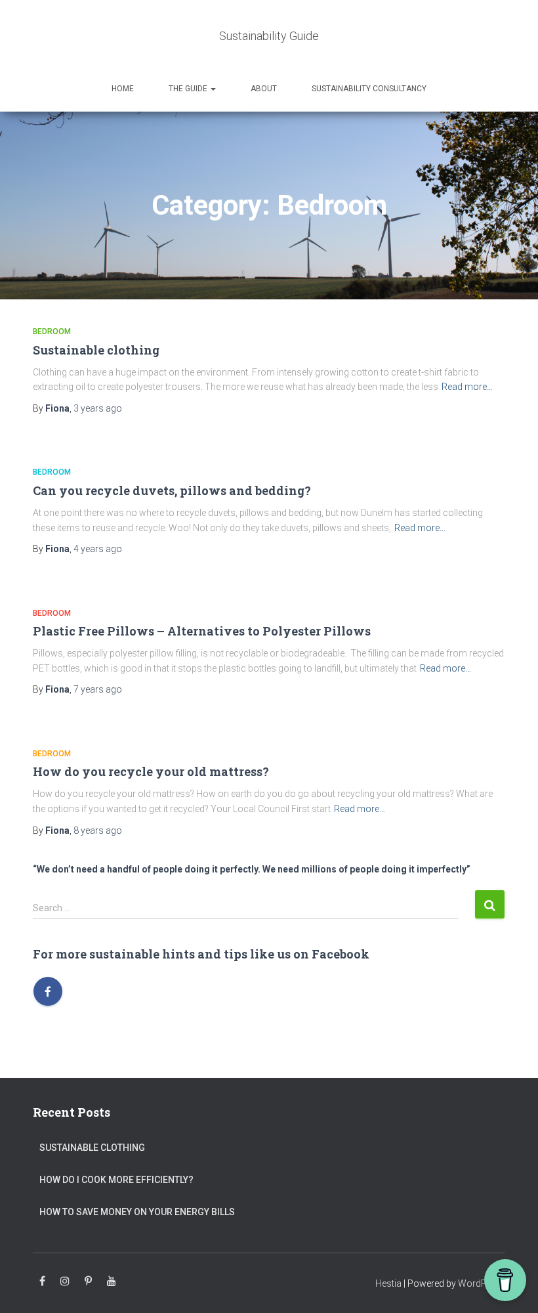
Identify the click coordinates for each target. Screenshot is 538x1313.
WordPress (481, 1283)
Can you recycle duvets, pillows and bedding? (172, 490)
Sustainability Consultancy (369, 88)
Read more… (467, 386)
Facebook (42, 1281)
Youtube (111, 1281)
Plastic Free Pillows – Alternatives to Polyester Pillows (202, 631)
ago (97, 408)
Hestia (388, 1283)
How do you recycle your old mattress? (151, 771)
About (264, 88)
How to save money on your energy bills (137, 1212)
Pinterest (88, 1281)
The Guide (189, 88)
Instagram (65, 1281)
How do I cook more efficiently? (116, 1179)
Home (123, 88)
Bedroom (52, 331)
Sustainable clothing (96, 350)
